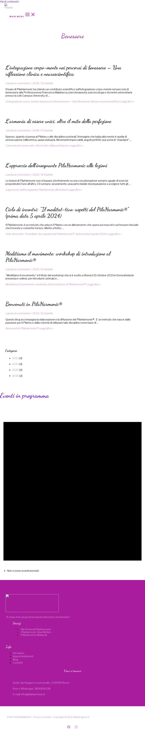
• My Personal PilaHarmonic (35, 629)
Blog (15, 659)
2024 (15, 364)
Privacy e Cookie (42, 717)
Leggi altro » (70, 101)
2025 (35, 174)
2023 (35, 269)
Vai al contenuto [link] (9, 1)
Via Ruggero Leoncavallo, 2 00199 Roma (44, 682)
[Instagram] (76, 727)
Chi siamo (18, 653)
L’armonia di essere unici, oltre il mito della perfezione (58, 121)
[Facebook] (68, 727)
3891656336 (42, 688)
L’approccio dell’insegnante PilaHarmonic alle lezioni (56, 165)
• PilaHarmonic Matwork (33, 635)
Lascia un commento (17, 83)
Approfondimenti (23, 656)
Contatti (18, 662)
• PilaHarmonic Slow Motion (35, 632)
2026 (35, 83)
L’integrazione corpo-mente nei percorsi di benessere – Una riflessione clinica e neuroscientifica (63, 70)
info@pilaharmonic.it (33, 694)
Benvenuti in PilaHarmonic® (33, 304)
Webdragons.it (81, 717)
